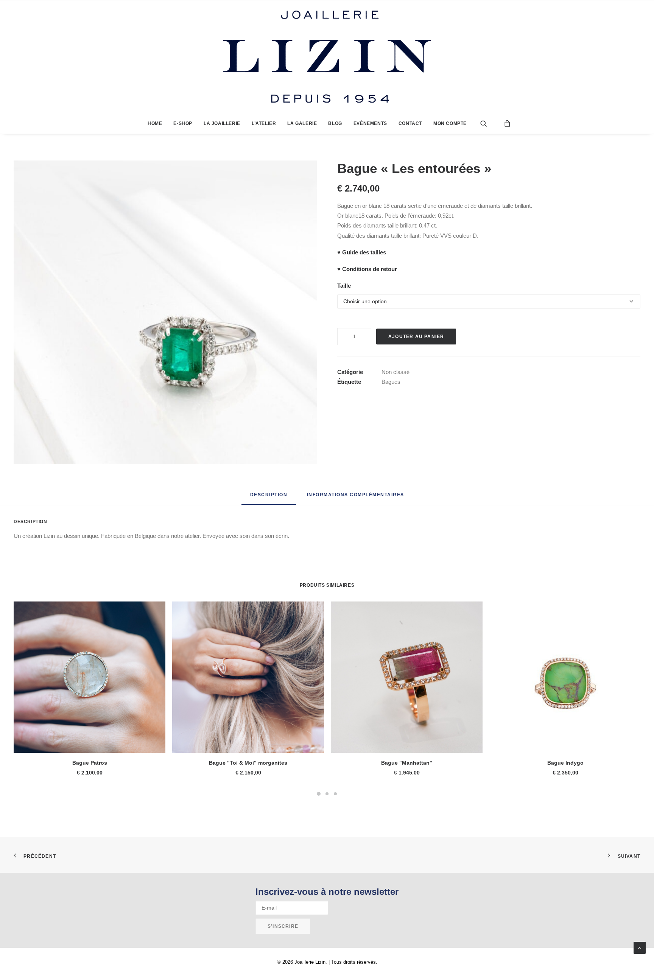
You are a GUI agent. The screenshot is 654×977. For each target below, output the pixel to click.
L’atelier (264, 123)
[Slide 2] (327, 794)
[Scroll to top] (640, 947)
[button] (489, 123)
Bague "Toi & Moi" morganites (248, 763)
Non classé (396, 372)
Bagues (391, 382)
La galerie (302, 123)
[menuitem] (155, 123)
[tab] (355, 497)
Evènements (370, 123)
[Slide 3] (335, 794)
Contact (410, 123)
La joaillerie (222, 123)
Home (155, 123)
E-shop (182, 123)
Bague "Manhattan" (406, 763)
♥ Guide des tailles (361, 252)
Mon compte (450, 123)
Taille (344, 285)
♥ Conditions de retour (367, 269)
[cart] (505, 123)
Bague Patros (89, 763)
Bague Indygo (565, 763)
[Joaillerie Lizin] (327, 57)
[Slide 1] (319, 794)
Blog (335, 123)
